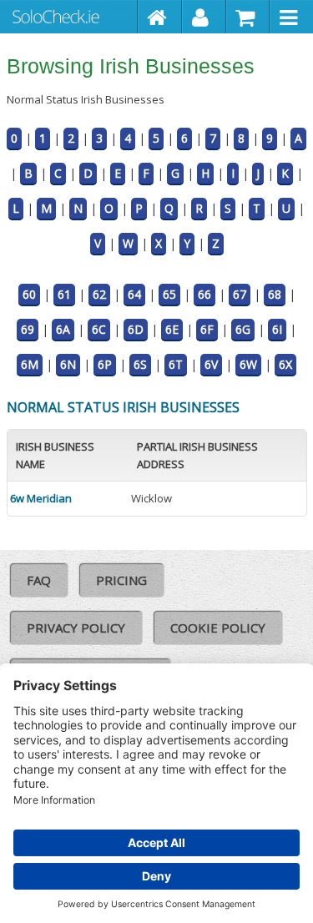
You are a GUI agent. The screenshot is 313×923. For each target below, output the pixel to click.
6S (140, 364)
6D (136, 329)
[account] (204, 16)
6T (176, 364)
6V (211, 364)
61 (64, 294)
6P (105, 364)
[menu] (291, 16)
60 (29, 294)
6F (207, 329)
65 (169, 294)
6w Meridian (41, 498)
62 (99, 294)
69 (27, 329)
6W (248, 364)
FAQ (39, 580)
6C (99, 329)
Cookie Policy (217, 627)
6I (277, 329)
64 (134, 294)
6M (29, 364)
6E (172, 329)
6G (242, 329)
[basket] (248, 16)
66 (204, 294)
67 (239, 294)
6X (285, 364)
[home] (160, 16)
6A (63, 329)
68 (274, 294)
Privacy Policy (76, 627)
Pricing (121, 580)
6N (68, 364)
